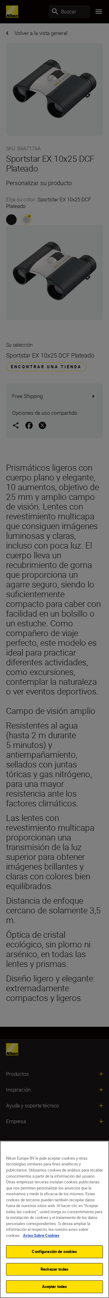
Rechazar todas (54, 1269)
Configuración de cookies (54, 1251)
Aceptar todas (54, 1286)
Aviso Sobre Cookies (41, 1235)
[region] (54, 1219)
